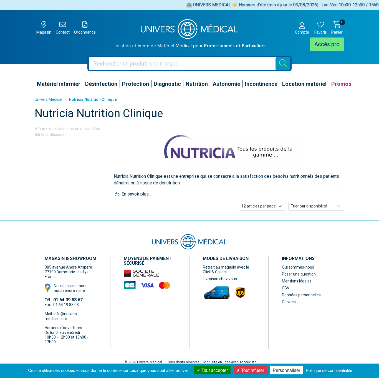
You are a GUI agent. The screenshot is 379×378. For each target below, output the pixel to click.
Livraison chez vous (220, 279)
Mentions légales (297, 281)
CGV (285, 288)
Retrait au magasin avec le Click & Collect (226, 269)
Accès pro (327, 44)
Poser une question (299, 274)
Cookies (289, 302)
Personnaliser (286, 370)
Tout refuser (252, 370)
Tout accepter (214, 370)
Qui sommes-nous (298, 267)
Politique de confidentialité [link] (329, 370)
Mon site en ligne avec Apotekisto (230, 362)
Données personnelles (301, 295)
